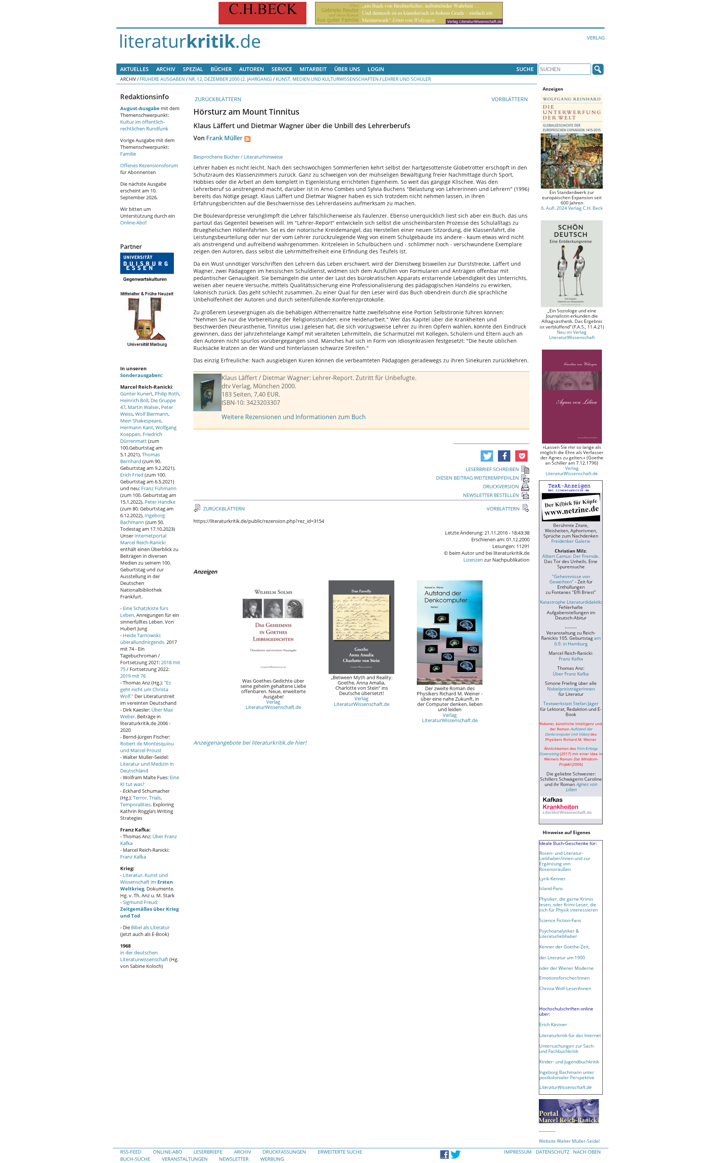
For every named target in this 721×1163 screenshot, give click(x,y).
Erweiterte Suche (340, 1151)
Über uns (347, 69)
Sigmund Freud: (149, 909)
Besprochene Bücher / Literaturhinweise (238, 156)
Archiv (165, 69)
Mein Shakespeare (140, 420)
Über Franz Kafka (571, 674)
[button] (487, 456)
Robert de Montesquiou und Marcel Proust (147, 747)
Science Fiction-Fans (560, 920)
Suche (525, 69)
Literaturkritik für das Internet (570, 1035)
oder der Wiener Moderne (566, 968)
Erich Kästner (553, 1024)
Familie (128, 153)
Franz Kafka (133, 856)
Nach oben (587, 1151)
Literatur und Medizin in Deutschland (147, 767)
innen (585, 988)
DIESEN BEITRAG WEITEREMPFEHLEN (477, 477)
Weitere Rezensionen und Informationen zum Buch (294, 417)
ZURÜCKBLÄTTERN (217, 99)
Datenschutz (552, 1151)
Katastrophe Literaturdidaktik (570, 602)
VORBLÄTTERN (510, 99)
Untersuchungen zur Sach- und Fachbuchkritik (567, 1048)
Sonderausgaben (140, 375)
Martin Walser (143, 407)
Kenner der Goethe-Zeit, (564, 946)
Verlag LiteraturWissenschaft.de (273, 704)
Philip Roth (167, 393)
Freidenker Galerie (570, 541)
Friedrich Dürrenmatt (141, 437)
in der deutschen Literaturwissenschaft (144, 956)
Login (376, 69)
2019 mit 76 (133, 675)
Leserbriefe (207, 1151)
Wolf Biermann (151, 413)
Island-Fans (551, 888)
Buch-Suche (135, 1158)
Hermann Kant (136, 427)
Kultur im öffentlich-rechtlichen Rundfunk (144, 125)
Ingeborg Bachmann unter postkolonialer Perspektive (566, 1074)
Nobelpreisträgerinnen (571, 689)
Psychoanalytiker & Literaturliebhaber (559, 933)
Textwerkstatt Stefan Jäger (571, 703)
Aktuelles (134, 69)
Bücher (221, 69)
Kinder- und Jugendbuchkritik (569, 1062)
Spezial (193, 69)
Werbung (272, 1158)
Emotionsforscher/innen (564, 978)
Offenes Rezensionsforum (149, 165)
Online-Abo (132, 222)
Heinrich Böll (134, 400)
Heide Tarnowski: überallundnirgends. (142, 638)
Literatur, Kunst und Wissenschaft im (146, 882)
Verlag (596, 37)
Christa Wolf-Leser (558, 988)
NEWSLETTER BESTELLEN (491, 495)
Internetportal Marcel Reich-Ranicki (143, 539)
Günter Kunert (136, 393)
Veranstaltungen (185, 1158)
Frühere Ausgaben (162, 79)
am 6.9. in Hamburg (577, 640)
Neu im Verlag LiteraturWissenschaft (572, 334)
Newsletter (234, 1158)
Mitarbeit (313, 69)
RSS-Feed (130, 1151)
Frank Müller (224, 138)
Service (282, 69)
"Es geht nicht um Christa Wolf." (145, 689)
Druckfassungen (284, 1151)
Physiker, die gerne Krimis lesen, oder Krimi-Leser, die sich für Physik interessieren (568, 904)
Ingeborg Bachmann (142, 518)
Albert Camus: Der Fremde (570, 556)
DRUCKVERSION (501, 486)
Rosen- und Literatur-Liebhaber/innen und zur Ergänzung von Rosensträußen (564, 861)
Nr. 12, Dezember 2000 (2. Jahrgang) (230, 79)
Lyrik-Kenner (552, 878)
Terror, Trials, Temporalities (141, 801)
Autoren (251, 69)
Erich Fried (131, 474)
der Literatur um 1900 (562, 957)
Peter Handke (160, 501)
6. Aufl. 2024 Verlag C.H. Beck (572, 208)
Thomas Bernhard (140, 458)
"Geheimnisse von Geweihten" (569, 579)
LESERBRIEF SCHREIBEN (492, 469)
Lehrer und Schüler (406, 79)
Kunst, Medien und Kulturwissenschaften (327, 79)
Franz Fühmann (158, 488)
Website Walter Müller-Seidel (569, 1141)
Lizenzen (473, 559)
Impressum (518, 1151)
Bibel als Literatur (150, 927)
